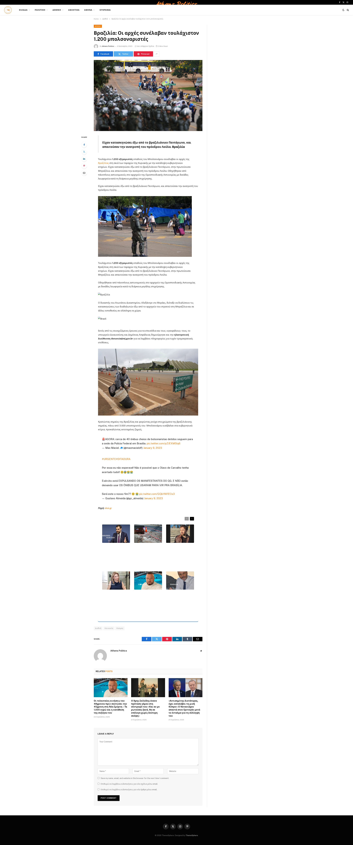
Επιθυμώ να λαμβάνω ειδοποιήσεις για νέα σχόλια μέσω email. (129, 784)
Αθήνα (88, 10)
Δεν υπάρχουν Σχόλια (145, 46)
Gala (172, 538)
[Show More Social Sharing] (156, 54)
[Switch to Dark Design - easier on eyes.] (343, 10)
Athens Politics (108, 46)
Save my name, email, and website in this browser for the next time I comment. (135, 778)
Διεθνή (57, 10)
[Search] (347, 10)
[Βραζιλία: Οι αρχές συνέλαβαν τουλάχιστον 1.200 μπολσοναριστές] (148, 95)
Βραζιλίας (103, 163)
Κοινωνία (109, 628)
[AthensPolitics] (8, 10)
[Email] (84, 173)
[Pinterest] (84, 166)
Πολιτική (40, 10)
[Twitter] (84, 151)
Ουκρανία (105, 10)
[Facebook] (84, 144)
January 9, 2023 (152, 447)
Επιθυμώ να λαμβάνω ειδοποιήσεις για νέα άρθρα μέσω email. (129, 789)
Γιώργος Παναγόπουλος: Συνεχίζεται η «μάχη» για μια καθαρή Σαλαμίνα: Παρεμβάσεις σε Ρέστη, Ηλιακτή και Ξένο (179, 604)
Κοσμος (120, 628)
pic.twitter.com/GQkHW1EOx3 (157, 493)
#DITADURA (123, 458)
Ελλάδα (23, 10)
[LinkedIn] (84, 158)
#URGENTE (109, 458)
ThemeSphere (192, 835)
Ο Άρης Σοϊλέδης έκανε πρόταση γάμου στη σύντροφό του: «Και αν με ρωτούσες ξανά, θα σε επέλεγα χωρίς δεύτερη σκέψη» (145, 708)
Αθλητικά (74, 10)
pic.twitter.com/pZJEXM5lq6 (163, 443)
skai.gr (108, 508)
